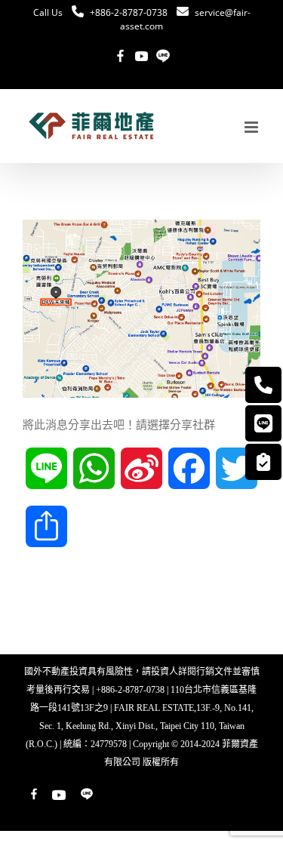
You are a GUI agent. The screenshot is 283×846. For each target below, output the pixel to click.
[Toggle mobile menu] (252, 127)
